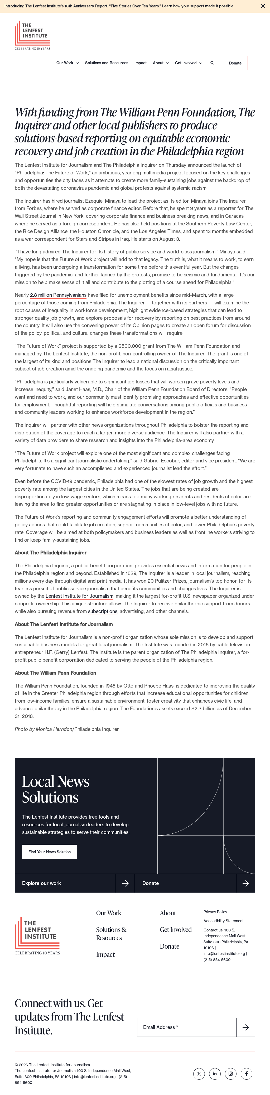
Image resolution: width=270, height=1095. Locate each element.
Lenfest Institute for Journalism (79, 596)
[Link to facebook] (246, 1074)
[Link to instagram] (231, 1074)
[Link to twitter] (199, 1074)
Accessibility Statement (224, 920)
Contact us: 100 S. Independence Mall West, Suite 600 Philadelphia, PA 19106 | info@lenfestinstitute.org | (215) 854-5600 (226, 945)
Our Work (64, 63)
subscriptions (102, 611)
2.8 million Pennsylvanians (58, 295)
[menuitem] (199, 1074)
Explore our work (41, 883)
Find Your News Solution (49, 852)
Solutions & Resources (111, 933)
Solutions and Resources (106, 63)
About (158, 63)
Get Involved (186, 63)
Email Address (160, 1027)
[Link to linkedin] (215, 1074)
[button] (263, 6)
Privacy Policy (215, 912)
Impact (140, 63)
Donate (235, 63)
